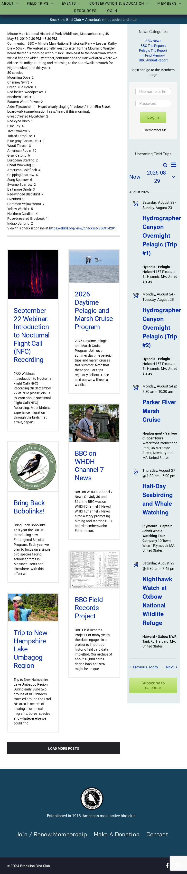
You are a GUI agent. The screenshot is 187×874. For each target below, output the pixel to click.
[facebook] (167, 865)
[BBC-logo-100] (92, 788)
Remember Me (156, 130)
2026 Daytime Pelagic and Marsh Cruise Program (94, 310)
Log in (153, 117)
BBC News (153, 41)
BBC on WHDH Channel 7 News (89, 465)
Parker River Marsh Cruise (159, 410)
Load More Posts (63, 748)
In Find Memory (153, 55)
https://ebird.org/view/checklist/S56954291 (82, 228)
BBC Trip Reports (153, 46)
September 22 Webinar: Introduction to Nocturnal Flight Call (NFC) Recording (32, 335)
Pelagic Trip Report (153, 50)
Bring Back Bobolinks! (29, 507)
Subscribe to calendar (153, 685)
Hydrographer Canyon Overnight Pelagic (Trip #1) (161, 235)
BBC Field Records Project (89, 608)
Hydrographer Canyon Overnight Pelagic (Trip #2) (161, 327)
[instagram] (177, 865)
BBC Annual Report (153, 60)
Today (153, 667)
